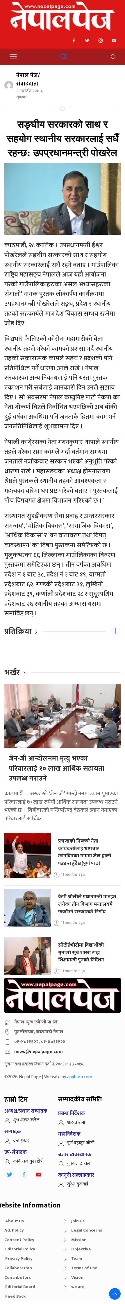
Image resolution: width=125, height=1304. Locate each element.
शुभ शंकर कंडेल (26, 1120)
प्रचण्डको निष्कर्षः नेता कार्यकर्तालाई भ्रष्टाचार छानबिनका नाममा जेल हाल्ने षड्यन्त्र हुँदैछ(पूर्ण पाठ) (84, 852)
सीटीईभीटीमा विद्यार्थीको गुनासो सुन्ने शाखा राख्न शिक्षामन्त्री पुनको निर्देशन (81, 952)
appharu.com (79, 1077)
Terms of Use (84, 1268)
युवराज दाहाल (78, 1163)
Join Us (78, 1221)
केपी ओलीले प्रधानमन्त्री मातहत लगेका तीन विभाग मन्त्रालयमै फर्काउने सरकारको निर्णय (87, 904)
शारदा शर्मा (76, 1122)
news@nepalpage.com (38, 1052)
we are (78, 1286)
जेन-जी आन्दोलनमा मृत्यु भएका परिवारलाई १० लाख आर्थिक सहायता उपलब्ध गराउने (56, 768)
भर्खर (12, 672)
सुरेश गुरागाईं (77, 1184)
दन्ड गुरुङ (21, 1141)
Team (76, 1258)
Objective (81, 1249)
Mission (79, 1239)
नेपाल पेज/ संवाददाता (28, 79)
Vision (77, 1277)
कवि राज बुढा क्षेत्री (28, 1161)
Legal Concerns (86, 1230)
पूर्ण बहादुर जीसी (80, 1143)
